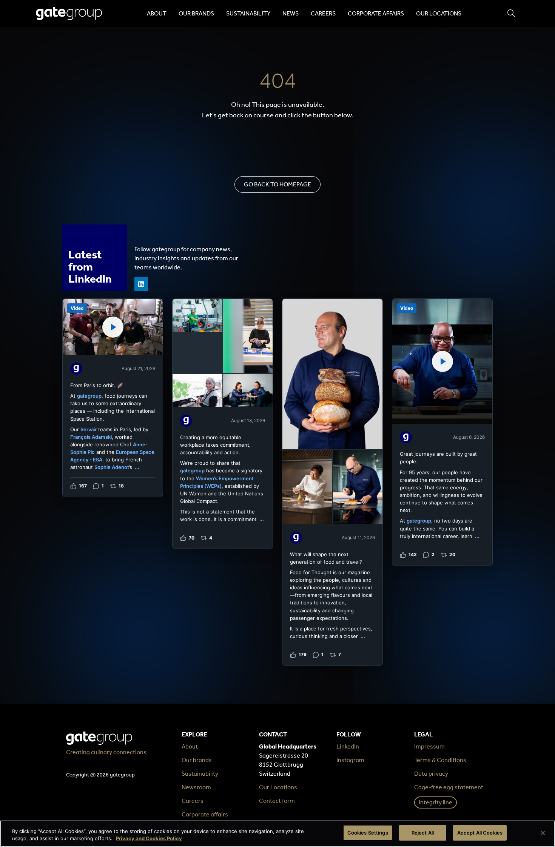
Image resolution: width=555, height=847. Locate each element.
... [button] (137, 467)
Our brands (196, 13)
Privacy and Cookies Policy (149, 839)
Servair (88, 429)
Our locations (438, 13)
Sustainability (248, 13)
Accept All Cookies (480, 833)
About (156, 13)
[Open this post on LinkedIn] (113, 398)
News (290, 13)
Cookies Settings (367, 833)
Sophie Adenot (111, 467)
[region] (277, 833)
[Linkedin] (141, 284)
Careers (323, 13)
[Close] (543, 833)
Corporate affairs (376, 13)
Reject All (423, 833)
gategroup (89, 396)
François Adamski (91, 437)
